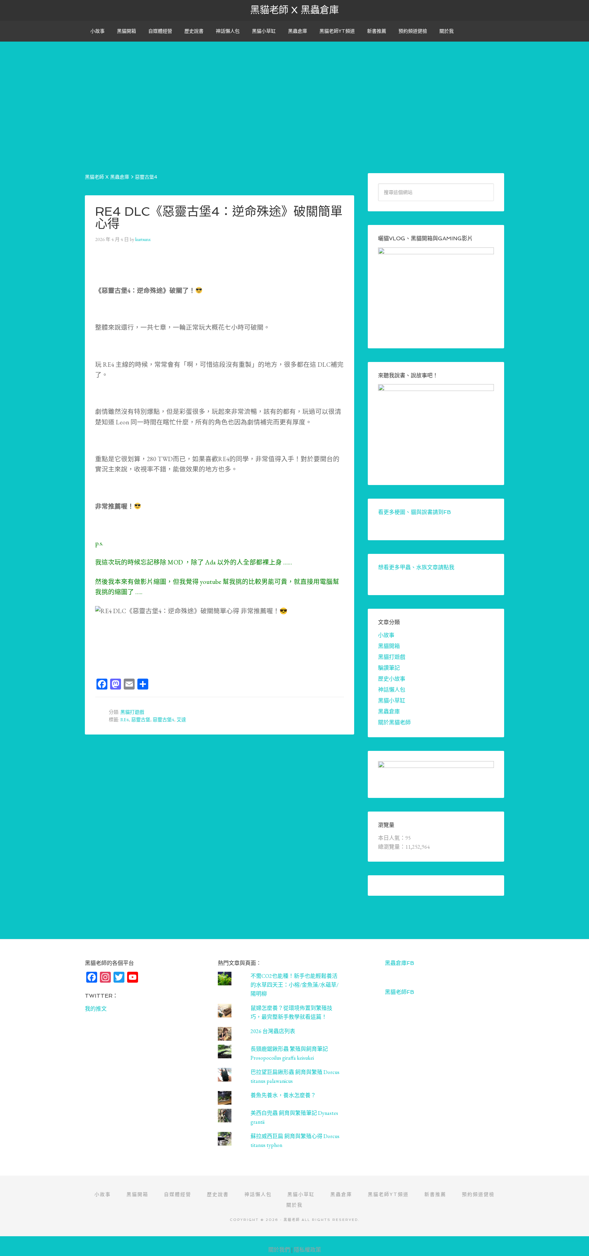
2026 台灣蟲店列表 (273, 1031)
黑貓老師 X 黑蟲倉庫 (294, 10)
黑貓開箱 (389, 646)
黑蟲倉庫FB (399, 963)
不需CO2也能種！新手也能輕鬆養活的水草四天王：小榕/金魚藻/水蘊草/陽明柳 (294, 984)
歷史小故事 (391, 678)
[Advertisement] (294, 89)
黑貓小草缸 (391, 700)
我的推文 (96, 1008)
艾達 (181, 719)
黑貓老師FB (399, 992)
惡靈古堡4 (163, 719)
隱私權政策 (307, 1249)
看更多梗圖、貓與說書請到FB (414, 512)
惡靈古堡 (140, 719)
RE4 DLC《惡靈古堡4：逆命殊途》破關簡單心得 (219, 217)
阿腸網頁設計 (575, 1240)
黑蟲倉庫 (389, 711)
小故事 (386, 635)
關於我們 (279, 1249)
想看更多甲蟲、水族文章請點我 (416, 567)
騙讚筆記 (389, 667)
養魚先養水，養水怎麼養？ (283, 1095)
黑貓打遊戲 (132, 712)
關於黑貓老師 (394, 722)
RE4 (124, 719)
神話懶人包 (391, 689)
